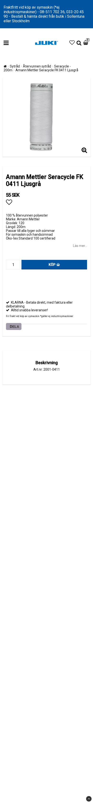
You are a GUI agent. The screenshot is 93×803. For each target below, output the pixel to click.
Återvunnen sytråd (37, 66)
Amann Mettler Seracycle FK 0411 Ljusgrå (47, 70)
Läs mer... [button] (80, 246)
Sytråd (15, 66)
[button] (72, 42)
